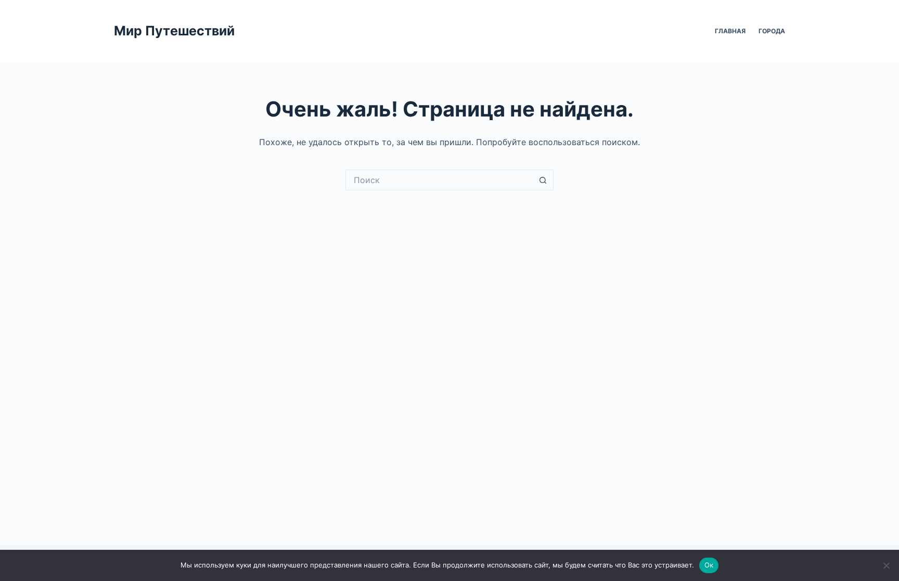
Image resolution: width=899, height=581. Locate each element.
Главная (730, 31)
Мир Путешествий (174, 30)
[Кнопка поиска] (543, 180)
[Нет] (886, 565)
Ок (709, 565)
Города (772, 31)
